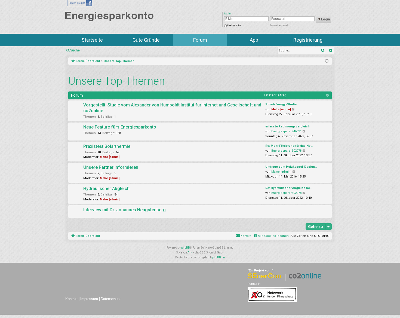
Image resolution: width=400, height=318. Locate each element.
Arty (190, 252)
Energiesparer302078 (286, 150)
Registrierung (307, 40)
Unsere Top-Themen (116, 81)
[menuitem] (271, 236)
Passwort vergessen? (279, 25)
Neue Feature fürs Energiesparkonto (119, 127)
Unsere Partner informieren (110, 167)
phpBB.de (218, 257)
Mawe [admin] (281, 171)
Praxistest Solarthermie (106, 146)
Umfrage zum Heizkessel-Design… (291, 167)
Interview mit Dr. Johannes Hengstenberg (124, 209)
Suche (75, 50)
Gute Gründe (146, 40)
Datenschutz (111, 299)
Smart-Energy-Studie (281, 104)
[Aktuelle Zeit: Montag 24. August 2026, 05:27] (326, 61)
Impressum (89, 299)
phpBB (185, 247)
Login (325, 19)
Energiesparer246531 (286, 131)
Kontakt (71, 299)
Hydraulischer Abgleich (106, 188)
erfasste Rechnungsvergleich (287, 126)
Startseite (92, 40)
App (254, 40)
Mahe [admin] (281, 109)
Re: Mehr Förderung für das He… (289, 146)
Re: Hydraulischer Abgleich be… (288, 188)
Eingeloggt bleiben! (234, 25)
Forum (200, 40)
